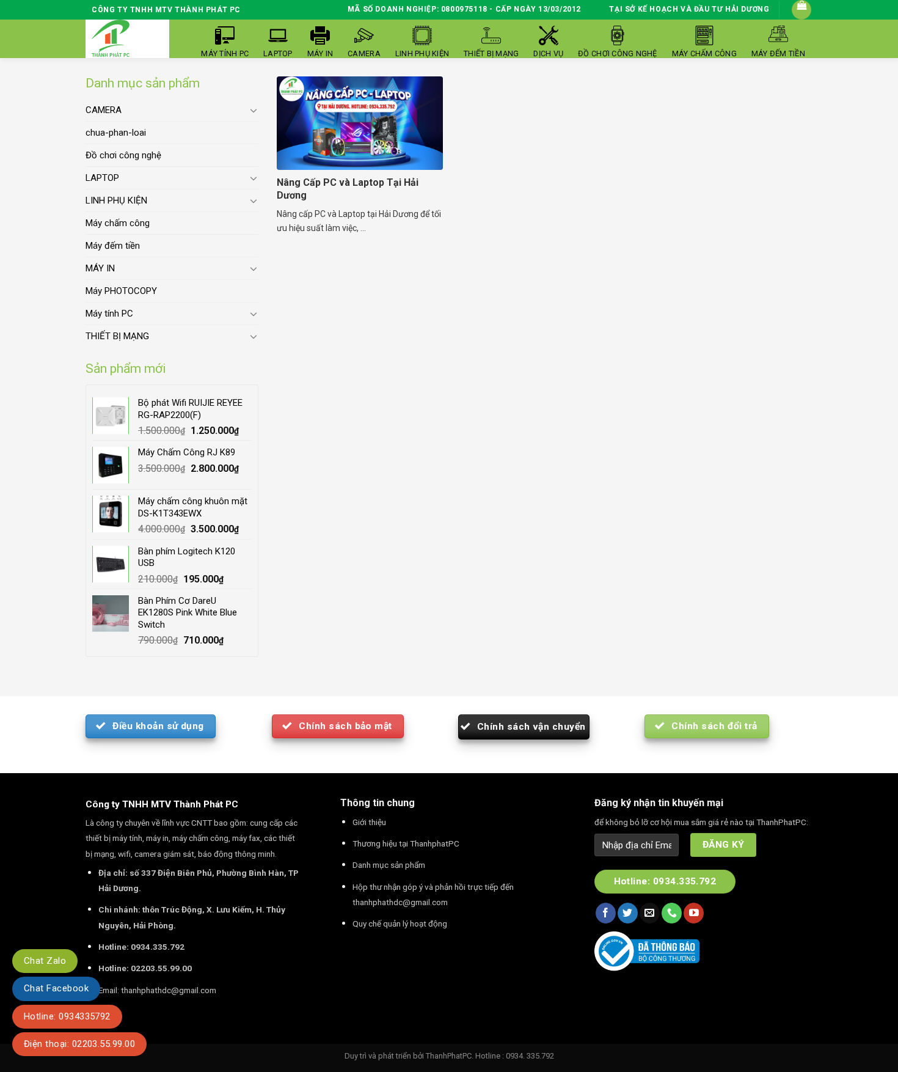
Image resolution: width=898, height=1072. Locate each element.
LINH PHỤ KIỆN (116, 200)
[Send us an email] (650, 913)
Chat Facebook (56, 988)
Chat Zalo (45, 960)
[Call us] (672, 913)
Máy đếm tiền (113, 245)
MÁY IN (100, 268)
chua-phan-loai (116, 132)
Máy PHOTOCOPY (121, 290)
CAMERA (104, 110)
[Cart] (801, 10)
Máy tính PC (109, 313)
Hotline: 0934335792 (67, 1016)
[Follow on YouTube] (694, 913)
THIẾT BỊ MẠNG (117, 336)
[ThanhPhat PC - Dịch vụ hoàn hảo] (111, 39)
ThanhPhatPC (449, 1055)
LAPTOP (102, 177)
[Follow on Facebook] (606, 913)
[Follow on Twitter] (628, 913)
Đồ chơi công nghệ (123, 155)
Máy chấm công (118, 223)
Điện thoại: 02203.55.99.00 (79, 1043)
